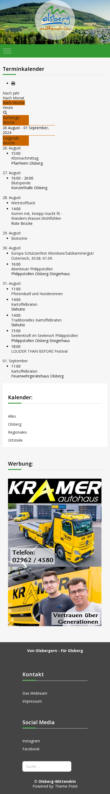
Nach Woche (14, 102)
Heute (8, 107)
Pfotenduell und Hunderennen (37, 293)
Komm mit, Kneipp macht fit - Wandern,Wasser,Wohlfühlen (36, 216)
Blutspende (21, 182)
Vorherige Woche (11, 120)
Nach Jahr (11, 93)
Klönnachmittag (24, 158)
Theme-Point (66, 786)
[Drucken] (13, 83)
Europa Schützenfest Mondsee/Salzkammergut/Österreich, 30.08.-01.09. (52, 255)
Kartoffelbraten (24, 304)
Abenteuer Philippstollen (32, 268)
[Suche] (5, 112)
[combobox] (46, 766)
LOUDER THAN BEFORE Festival (39, 351)
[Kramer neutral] (54, 552)
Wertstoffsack (23, 202)
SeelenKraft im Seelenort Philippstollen (44, 335)
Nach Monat (13, 97)
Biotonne (19, 238)
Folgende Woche (11, 140)
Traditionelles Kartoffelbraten (36, 320)
